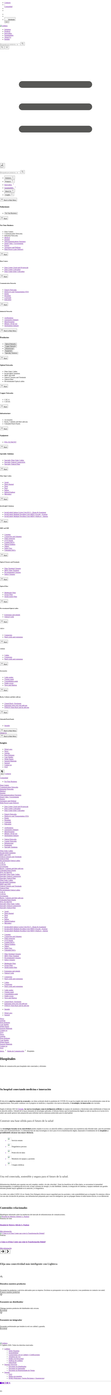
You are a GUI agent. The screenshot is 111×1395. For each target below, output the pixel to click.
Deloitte (21, 1109)
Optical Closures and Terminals (10, 857)
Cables (6, 655)
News (6, 751)
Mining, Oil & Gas (10, 324)
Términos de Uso (14, 1357)
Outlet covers (8, 683)
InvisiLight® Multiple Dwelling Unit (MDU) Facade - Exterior (25, 514)
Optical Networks (10, 344)
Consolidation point (11, 681)
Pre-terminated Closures (12, 572)
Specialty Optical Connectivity (14, 462)
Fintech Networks (10, 290)
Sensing (7, 240)
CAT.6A (3, 864)
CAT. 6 (2, 863)
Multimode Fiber (10, 593)
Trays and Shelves (10, 685)
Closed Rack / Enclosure (12, 703)
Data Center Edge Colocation (14, 271)
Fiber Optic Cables (6, 851)
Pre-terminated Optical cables (10, 861)
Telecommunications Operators (15, 241)
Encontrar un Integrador (17, 1368)
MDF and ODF (5, 855)
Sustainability (9, 35)
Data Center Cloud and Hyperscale (16, 268)
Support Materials (10, 761)
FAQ (6, 767)
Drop (6, 486)
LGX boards (8, 540)
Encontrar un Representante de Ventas (22, 1370)
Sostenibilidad (13, 1353)
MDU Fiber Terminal (11, 570)
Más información (6, 1231)
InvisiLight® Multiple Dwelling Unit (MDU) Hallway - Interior (26, 516)
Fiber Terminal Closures (12, 568)
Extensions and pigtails (12, 615)
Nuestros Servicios (10, 1364)
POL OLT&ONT (10, 442)
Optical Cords (9, 617)
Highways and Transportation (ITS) (16, 292)
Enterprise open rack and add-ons (15, 705)
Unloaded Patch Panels (8, 870)
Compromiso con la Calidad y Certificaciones (24, 1355)
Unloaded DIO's (10, 550)
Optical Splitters (9, 544)
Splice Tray (8, 548)
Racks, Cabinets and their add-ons (11, 868)
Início (2, 1051)
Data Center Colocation (12, 269)
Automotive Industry (11, 320)
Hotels (6, 294)
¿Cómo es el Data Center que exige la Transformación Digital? (23, 1242)
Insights (7, 39)
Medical (7, 238)
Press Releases (9, 755)
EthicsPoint (12, 1363)
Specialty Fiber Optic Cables (14, 460)
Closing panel (9, 679)
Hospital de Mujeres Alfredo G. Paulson (14, 1225)
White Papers (8, 759)
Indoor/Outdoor (9, 492)
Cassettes (7, 535)
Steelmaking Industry (11, 326)
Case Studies (8, 757)
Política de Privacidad (16, 1359)
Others (6, 546)
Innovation (8, 33)
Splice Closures (9, 574)
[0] (2, 167)
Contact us (8, 765)
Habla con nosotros (15, 1376)
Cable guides (8, 677)
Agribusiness (8, 318)
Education (7, 300)
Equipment (8, 351)
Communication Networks (9, 787)
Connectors (8, 635)
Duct (6, 488)
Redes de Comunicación (15, 1051)
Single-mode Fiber (10, 597)
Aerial (6, 482)
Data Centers (4, 785)
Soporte (7, 1372)
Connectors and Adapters (13, 536)
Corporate (7, 298)
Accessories (4, 866)
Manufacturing (9, 322)
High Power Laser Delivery (13, 249)
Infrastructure (9, 348)
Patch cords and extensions (13, 637)
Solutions (7, 29)
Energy (6, 245)
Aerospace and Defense (12, 247)
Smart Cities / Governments (13, 243)
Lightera (7, 1349)
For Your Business (11, 213)
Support (7, 763)
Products (7, 31)
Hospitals (7, 296)
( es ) (6, 22)
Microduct (7, 494)
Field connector (9, 538)
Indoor (6, 490)
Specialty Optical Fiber (12, 464)
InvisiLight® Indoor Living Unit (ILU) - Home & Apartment (25, 512)
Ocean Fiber (8, 595)
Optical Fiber (4, 859)
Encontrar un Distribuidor (17, 1366)
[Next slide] (7, 1251)
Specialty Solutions (11, 353)
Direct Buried (9, 484)
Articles (7, 753)
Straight (7, 726)
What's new (8, 749)
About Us (7, 37)
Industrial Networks (7, 789)
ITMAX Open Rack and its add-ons (16, 707)
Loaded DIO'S (9, 542)
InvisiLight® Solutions (8, 853)
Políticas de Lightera (16, 1361)
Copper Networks (10, 346)
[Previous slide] (2, 1251)
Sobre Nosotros (14, 1351)
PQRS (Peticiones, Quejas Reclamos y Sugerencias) (26, 1378)
